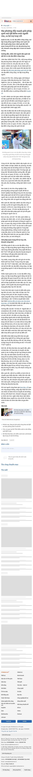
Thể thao (19, 678)
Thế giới (19, 682)
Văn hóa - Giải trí (22, 685)
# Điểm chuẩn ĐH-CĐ (18, 21)
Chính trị (19, 672)
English (3, 707)
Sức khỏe (3, 688)
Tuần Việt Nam (5, 698)
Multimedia (4, 714)
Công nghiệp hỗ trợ (22, 698)
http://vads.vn (10, 764)
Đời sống (3, 685)
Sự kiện (25, 721)
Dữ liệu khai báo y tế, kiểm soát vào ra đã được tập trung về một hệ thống (22, 411)
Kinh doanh (20, 675)
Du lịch (19, 691)
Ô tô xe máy (4, 691)
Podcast (19, 714)
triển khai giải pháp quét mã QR (18, 70)
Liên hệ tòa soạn (6, 735)
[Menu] (2, 21)
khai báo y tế (24, 387)
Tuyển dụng (27, 770)
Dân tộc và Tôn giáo (6, 678)
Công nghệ (6, 25)
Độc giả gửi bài (17, 770)
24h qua (3, 717)
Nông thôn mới (21, 701)
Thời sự (3, 675)
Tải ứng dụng (6, 770)
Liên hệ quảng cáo (7, 753)
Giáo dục (3, 682)
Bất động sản (5, 694)
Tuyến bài (8, 721)
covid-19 (12, 440)
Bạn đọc (19, 694)
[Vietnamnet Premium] (5, 673)
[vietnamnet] (7, 21)
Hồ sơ (19, 707)
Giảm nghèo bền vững (7, 701)
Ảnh (2, 711)
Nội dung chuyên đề (22, 704)
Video (19, 711)
